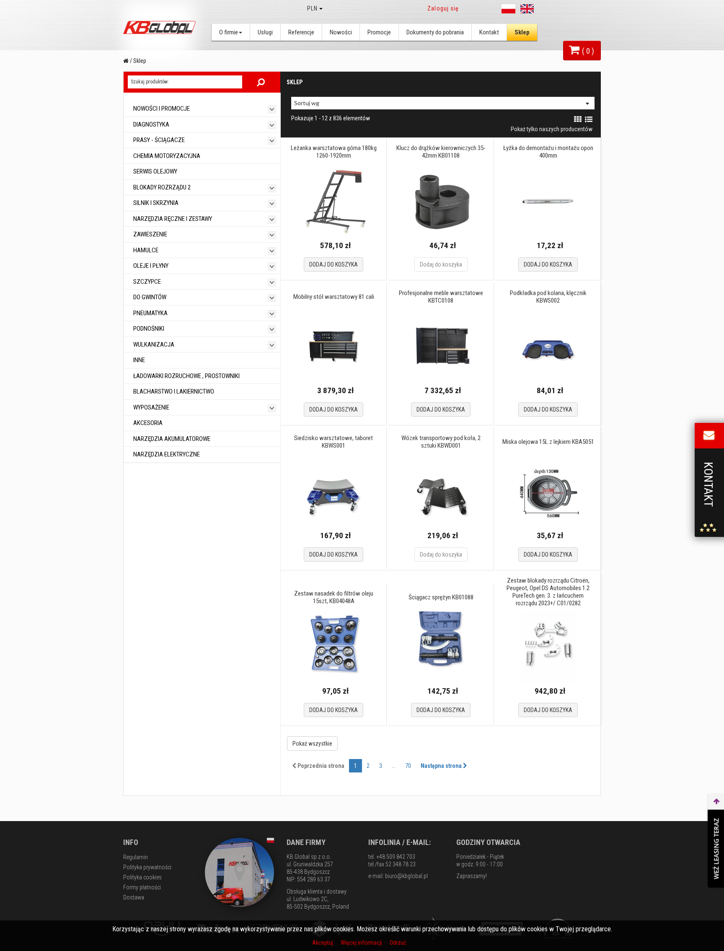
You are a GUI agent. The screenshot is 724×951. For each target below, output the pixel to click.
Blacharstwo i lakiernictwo (173, 391)
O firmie (228, 32)
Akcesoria (147, 423)
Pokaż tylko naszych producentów (551, 129)
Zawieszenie (149, 234)
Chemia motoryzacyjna (166, 156)
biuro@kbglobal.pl (406, 876)
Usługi (265, 32)
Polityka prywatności (147, 867)
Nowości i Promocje (161, 108)
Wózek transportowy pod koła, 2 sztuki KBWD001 (441, 441)
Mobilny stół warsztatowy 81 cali (333, 297)
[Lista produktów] (588, 119)
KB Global (161, 27)
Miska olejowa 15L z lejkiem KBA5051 (548, 442)
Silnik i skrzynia (155, 203)
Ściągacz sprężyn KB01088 (441, 597)
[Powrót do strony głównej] (126, 60)
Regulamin (135, 857)
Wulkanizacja (153, 344)
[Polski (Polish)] (508, 8)
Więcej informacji (362, 942)
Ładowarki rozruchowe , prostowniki (186, 376)
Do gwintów (149, 297)
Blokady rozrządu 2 (161, 187)
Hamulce (145, 250)
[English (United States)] (527, 8)
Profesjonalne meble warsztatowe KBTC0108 (441, 296)
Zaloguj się (443, 8)
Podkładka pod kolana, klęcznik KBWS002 (548, 296)
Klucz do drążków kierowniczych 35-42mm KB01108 (441, 151)
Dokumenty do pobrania (435, 32)
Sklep (522, 32)
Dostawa (133, 897)
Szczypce (146, 281)
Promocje (379, 32)
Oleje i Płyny (150, 265)
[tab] (202, 109)
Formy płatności (142, 887)
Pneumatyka (150, 313)
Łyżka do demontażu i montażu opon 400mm (548, 151)
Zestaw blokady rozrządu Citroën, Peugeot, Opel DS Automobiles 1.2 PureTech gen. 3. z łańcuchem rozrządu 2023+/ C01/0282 (548, 592)
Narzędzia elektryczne (166, 454)
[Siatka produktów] (578, 119)
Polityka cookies (142, 877)
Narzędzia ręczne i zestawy (172, 219)
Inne (138, 360)
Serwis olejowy (154, 171)
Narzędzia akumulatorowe (171, 439)
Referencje (301, 32)
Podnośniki (148, 328)
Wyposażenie (150, 407)
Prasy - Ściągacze (158, 140)
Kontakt (489, 32)
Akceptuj (323, 942)
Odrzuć (398, 942)
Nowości (341, 32)
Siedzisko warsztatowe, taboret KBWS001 (333, 441)
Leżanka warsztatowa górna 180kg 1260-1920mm (334, 151)
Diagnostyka (150, 124)
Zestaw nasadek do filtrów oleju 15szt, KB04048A (333, 597)
